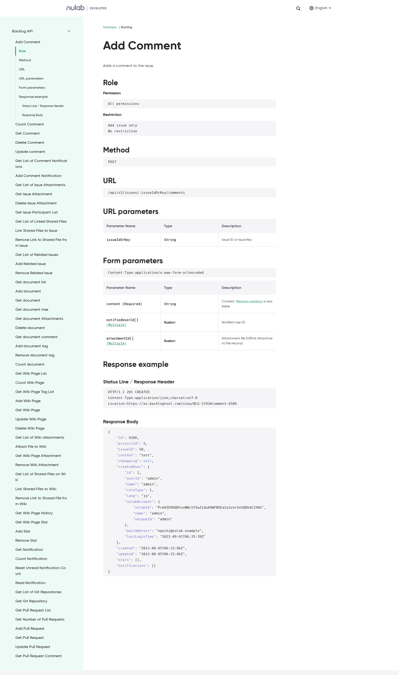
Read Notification (30, 582)
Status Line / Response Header (43, 106)
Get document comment (36, 337)
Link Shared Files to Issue (36, 230)
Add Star (22, 531)
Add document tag (31, 346)
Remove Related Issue (33, 273)
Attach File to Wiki (30, 446)
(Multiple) (116, 325)
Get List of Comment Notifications (41, 163)
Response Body (32, 115)
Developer (110, 27)
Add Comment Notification (38, 175)
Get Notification (29, 549)
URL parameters (31, 78)
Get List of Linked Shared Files (40, 221)
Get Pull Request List (33, 610)
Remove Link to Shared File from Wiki (41, 501)
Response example (33, 97)
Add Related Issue (30, 263)
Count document (29, 364)
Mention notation (249, 301)
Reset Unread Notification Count (40, 571)
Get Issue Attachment (33, 194)
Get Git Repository (31, 601)
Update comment (30, 151)
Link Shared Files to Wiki (35, 489)
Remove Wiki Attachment (37, 465)
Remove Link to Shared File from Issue (41, 242)
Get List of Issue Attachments (40, 185)
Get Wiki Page (27, 410)
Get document (27, 300)
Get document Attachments (39, 318)
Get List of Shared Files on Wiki (40, 477)
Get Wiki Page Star (31, 522)
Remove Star (26, 540)
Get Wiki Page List (31, 373)
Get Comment (27, 133)
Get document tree (31, 309)
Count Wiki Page (29, 382)
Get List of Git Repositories (38, 592)
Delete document (30, 327)
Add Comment (27, 42)
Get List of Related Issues (36, 254)
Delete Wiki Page (29, 428)
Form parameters (32, 88)
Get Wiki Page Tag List (34, 391)
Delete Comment (29, 142)
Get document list (30, 282)
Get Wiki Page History (34, 513)
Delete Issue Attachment (36, 203)
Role (22, 51)
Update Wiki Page (30, 419)
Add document (28, 291)
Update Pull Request (32, 646)
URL (22, 69)
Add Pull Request (29, 628)
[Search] (298, 8)
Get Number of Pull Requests (39, 619)
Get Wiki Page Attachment (38, 455)
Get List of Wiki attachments (39, 437)
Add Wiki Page (28, 401)
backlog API (22, 31)
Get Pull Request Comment (38, 656)
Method (25, 60)
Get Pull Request (29, 637)
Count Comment (29, 124)
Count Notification (31, 558)
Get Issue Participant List (36, 212)
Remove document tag (34, 355)
